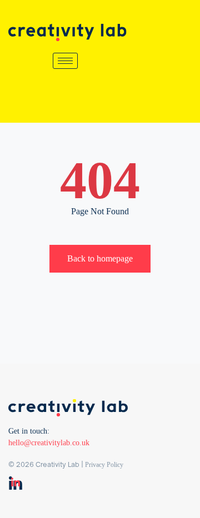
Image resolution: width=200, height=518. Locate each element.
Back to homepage (100, 258)
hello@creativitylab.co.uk (48, 443)
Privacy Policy (104, 465)
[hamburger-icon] (65, 61)
